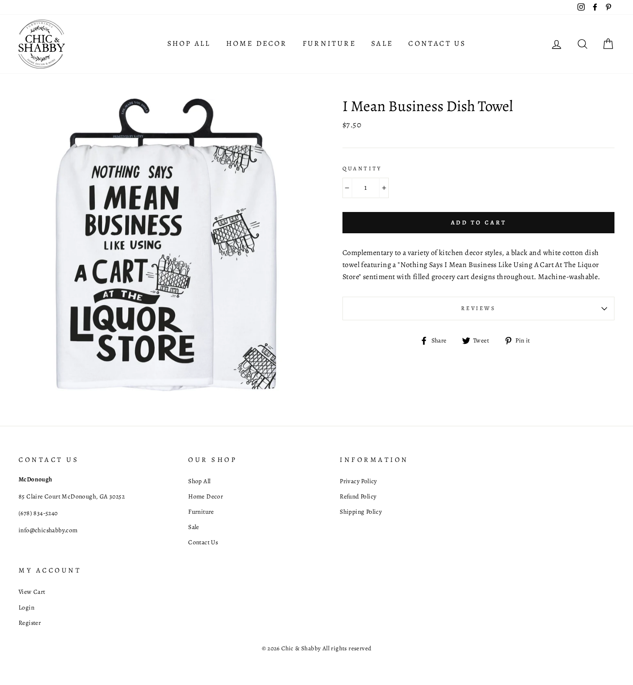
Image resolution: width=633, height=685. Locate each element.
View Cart (32, 591)
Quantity (362, 168)
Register (30, 622)
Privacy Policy (358, 481)
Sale (382, 43)
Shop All (189, 43)
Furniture (329, 43)
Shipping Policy (361, 511)
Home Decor (256, 43)
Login (26, 607)
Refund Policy (358, 496)
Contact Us (437, 43)
